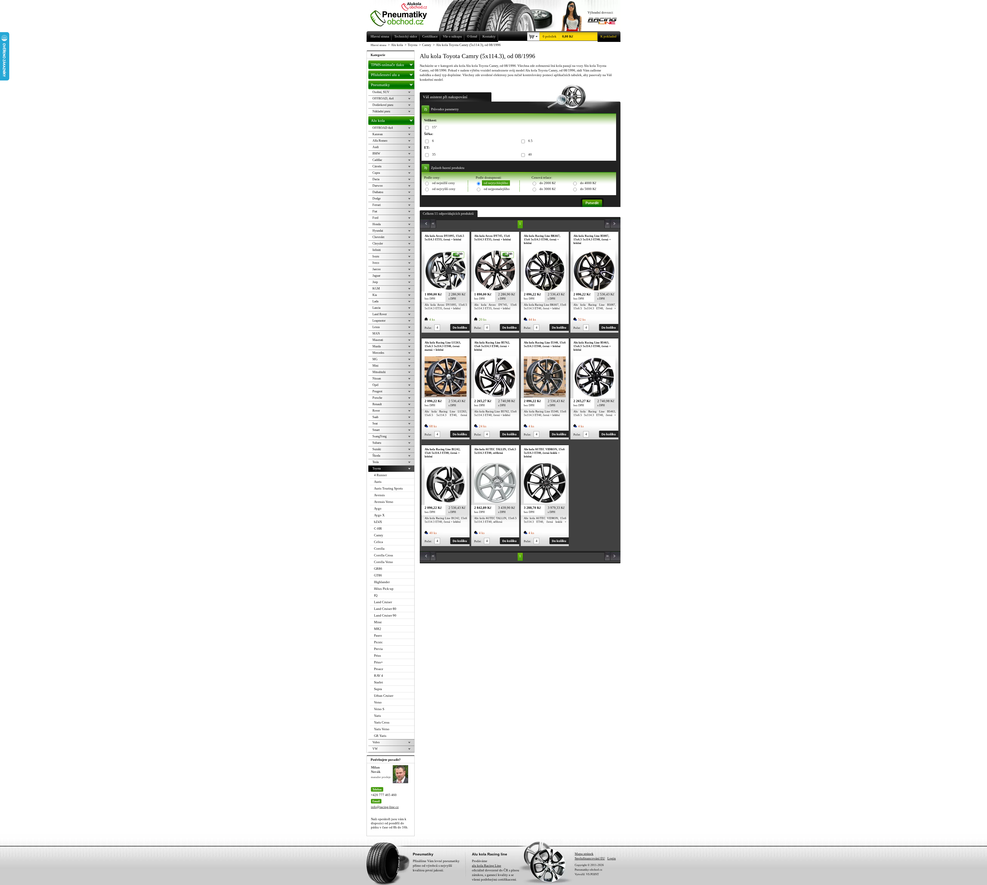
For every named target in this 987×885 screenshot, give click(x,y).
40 (530, 154)
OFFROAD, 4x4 (383, 98)
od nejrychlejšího (496, 183)
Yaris (377, 716)
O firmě (472, 36)
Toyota (376, 468)
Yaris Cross (381, 722)
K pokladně (608, 36)
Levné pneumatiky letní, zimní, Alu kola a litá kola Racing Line (405, 15)
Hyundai (377, 230)
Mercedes (378, 353)
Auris (377, 482)
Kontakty (489, 36)
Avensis (379, 495)
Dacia (375, 179)
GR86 (378, 569)
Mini (375, 365)
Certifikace (430, 36)
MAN (376, 333)
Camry (378, 535)
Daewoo (377, 185)
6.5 (530, 141)
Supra (378, 689)
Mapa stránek (584, 854)
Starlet (378, 682)
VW (375, 749)
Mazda (376, 346)
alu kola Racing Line (486, 866)
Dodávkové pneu (382, 105)
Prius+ (378, 662)
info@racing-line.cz (385, 807)
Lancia (376, 308)
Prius (377, 655)
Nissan (376, 378)
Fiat (374, 211)
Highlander (382, 582)
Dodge (376, 198)
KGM (376, 288)
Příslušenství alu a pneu (385, 76)
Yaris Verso (381, 729)
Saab (375, 417)
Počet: (428, 327)
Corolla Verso (383, 562)
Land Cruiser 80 (385, 609)
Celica (378, 542)
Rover (376, 410)
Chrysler (377, 243)
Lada (375, 301)
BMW (376, 153)
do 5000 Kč (588, 189)
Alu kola (378, 121)
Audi (375, 147)
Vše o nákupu (452, 36)
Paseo (378, 635)
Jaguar (376, 275)
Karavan (377, 134)
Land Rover (379, 314)
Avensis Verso (383, 502)
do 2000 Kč (548, 183)
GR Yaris (380, 736)
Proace (378, 669)
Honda (376, 224)
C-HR (378, 528)
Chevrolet (378, 237)
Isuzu (375, 256)
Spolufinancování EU (590, 858)
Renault (377, 404)
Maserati (377, 340)
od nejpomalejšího (497, 189)
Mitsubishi (379, 372)
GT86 (378, 575)
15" (434, 127)
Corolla (379, 548)
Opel (375, 385)
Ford (375, 218)
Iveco (375, 263)
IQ (375, 595)
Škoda (376, 455)
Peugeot (377, 391)
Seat (375, 423)
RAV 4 (378, 676)
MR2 (377, 629)
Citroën (376, 166)
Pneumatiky (380, 85)
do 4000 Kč (588, 183)
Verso (378, 702)
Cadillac (377, 160)
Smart (376, 430)
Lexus (376, 327)
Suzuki (376, 449)
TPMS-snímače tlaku (387, 65)
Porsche (377, 398)
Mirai (378, 622)
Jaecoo (376, 269)
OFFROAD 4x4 (382, 128)
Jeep (375, 282)
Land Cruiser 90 (385, 615)
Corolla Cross (383, 555)
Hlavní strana (378, 45)
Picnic (378, 642)
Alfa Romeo (379, 140)
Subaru (376, 443)
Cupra (376, 173)
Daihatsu (377, 192)
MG (375, 359)
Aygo (377, 508)
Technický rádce (405, 36)
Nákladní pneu (381, 111)
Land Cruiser (383, 602)
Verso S (379, 709)
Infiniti (376, 250)
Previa (378, 649)
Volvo (376, 742)
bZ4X (378, 522)
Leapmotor (379, 320)
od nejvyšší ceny (443, 189)
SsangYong (379, 436)
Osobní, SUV (380, 92)
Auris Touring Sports (388, 488)
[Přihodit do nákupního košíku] (460, 327)
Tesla (375, 462)
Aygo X (379, 515)
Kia (374, 295)
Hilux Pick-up (384, 589)
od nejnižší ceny (443, 183)
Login (611, 858)
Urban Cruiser (383, 696)
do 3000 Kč (548, 189)
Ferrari (376, 205)
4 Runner (380, 475)
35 (434, 154)
